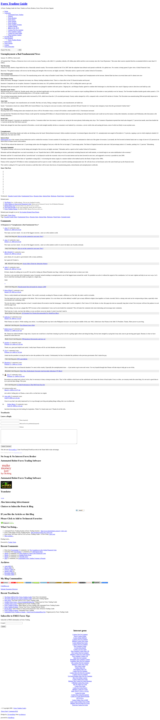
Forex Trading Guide (14, 3)
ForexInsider (15, 550)
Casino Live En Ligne (80, 649)
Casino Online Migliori (80, 638)
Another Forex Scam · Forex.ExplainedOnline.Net (19, 602)
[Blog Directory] (88, 583)
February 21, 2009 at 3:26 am (16, 376)
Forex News (11, 19)
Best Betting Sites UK (80, 669)
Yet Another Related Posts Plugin (29, 212)
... (5, 283)
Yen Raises (7, 202)
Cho (5, 350)
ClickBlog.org (5, 586)
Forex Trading (12, 23)
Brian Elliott (8, 290)
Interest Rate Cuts (9, 205)
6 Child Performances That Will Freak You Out (31, 385)
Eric (8, 374)
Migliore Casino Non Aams (80, 664)
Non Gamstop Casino (80, 646)
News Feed (4, 711)
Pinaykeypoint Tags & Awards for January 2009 (32, 287)
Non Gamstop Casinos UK (80, 656)
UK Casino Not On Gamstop (80, 653)
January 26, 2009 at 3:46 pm (12, 254)
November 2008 (9, 574)
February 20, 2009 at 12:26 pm (13, 344)
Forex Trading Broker (14, 40)
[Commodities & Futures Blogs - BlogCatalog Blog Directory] (4, 583)
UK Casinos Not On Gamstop (80, 663)
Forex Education (9, 46)
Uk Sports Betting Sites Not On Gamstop (80, 676)
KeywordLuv (13, 449)
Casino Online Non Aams (80, 679)
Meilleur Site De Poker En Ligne (80, 703)
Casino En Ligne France (80, 688)
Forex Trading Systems (15, 24)
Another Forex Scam (25, 555)
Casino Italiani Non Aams (80, 643)
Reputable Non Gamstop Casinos (80, 659)
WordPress (11, 717)
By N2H (2, 498)
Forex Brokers (12, 18)
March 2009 (8, 568)
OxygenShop (11, 714)
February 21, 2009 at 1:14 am (13, 364)
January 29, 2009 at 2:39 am (12, 292)
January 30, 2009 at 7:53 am (12, 318)
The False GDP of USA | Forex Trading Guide (18, 597)
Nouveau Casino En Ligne (80, 705)
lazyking (6, 342)
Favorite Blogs (8, 36)
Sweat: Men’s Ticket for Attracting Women (35, 263)
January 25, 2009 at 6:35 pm (12, 241)
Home (6, 11)
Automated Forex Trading (15, 14)
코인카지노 (80, 698)
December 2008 (9, 573)
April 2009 (7, 566)
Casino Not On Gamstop (80, 671)
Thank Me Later (18, 452)
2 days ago (64, 531)
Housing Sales (38, 196)
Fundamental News (27, 196)
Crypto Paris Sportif (80, 648)
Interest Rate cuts (6, 139)
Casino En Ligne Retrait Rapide (80, 696)
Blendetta (7, 362)
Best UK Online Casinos (80, 678)
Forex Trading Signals (10, 209)
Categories (7, 13)
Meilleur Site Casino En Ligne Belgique (80, 681)
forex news (7, 600)
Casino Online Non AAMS (80, 700)
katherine (7, 317)
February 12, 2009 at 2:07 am (13, 330)
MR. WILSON (8, 252)
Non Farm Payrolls (10, 207)
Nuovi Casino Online (80, 636)
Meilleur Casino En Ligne (80, 689)
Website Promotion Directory (9, 589)
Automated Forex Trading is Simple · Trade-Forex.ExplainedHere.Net (24, 612)
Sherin (6, 553)
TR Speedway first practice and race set (33, 339)
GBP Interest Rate (37, 552)
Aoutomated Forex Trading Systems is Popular (31, 558)
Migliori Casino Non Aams (80, 641)
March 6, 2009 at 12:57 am (12, 390)
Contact (6, 45)
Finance (10, 16)
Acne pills (7, 396)
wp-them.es (22, 714)
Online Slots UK (80, 668)
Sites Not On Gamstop (80, 658)
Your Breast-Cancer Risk (27, 325)
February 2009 (8, 569)
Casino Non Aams (80, 686)
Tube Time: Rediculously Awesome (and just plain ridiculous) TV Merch (41, 371)
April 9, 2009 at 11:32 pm (12, 398)
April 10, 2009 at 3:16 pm (14, 406)
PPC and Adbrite (22, 359)
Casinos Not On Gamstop (15, 30)
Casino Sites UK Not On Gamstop (80, 673)
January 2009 (8, 571)
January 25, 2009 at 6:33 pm (12, 229)
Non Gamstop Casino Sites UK (80, 651)
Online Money (11, 404)
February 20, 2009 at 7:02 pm (13, 352)
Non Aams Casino (80, 666)
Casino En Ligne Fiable (15, 33)
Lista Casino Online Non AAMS (80, 702)
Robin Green (8, 329)
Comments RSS (13, 711)
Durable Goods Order (14, 196)
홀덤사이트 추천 (13, 28)
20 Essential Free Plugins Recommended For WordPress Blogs (40, 313)
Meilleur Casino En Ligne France (80, 654)
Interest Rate (46, 196)
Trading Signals (12, 26)
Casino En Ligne (80, 693)
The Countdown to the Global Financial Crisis (42, 550)
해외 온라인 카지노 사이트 (80, 691)
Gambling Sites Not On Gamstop (80, 661)
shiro (5, 558)
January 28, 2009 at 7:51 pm (12, 269)
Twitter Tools (12, 542)
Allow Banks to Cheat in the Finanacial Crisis (17, 204)
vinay (6, 228)
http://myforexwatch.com (38, 532)
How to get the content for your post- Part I (30, 236)
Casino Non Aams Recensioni (80, 695)
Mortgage (53, 196)
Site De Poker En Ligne (80, 684)
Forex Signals (12, 21)
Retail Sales (60, 196)
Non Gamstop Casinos (14, 31)
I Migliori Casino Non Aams (80, 683)
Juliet (6, 267)
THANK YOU (23, 557)
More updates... (9, 536)
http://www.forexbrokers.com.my (50, 531)
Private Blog (8, 608)
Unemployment (69, 196)
